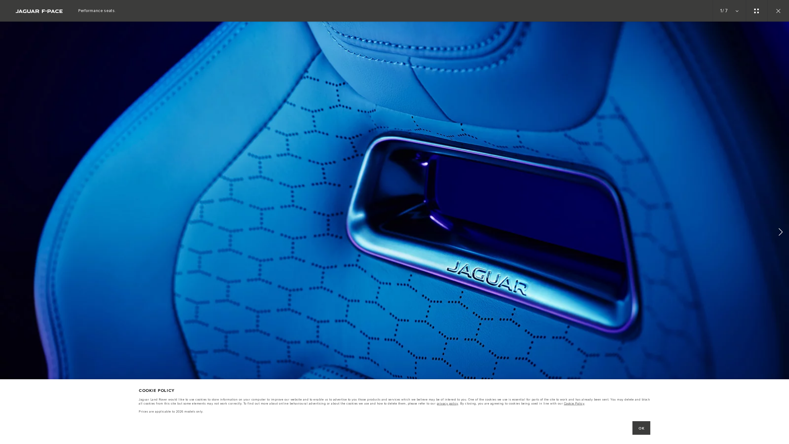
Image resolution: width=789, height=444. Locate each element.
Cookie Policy (574, 403)
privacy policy (447, 403)
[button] (780, 233)
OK (641, 428)
